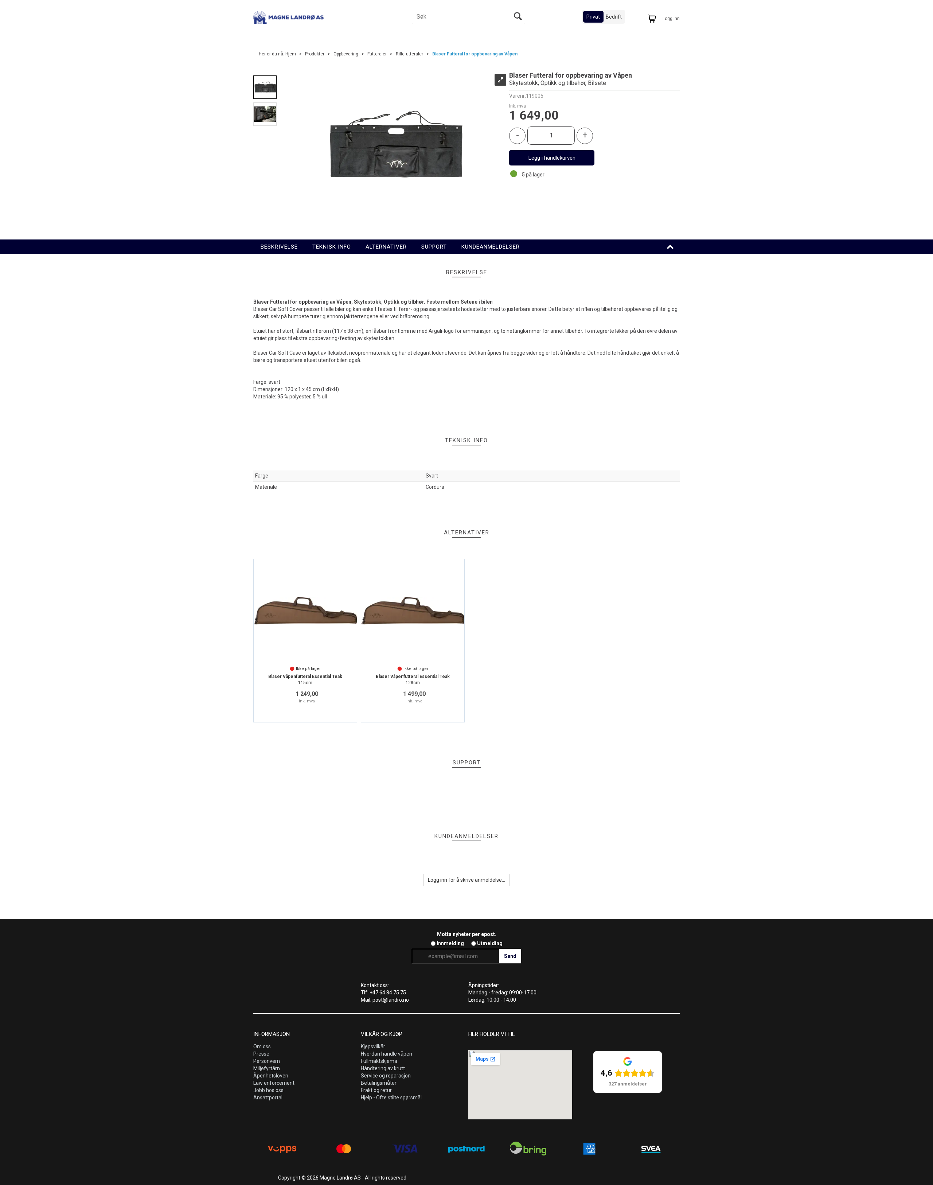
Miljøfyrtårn (266, 1068)
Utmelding (490, 943)
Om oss (262, 1046)
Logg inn (671, 18)
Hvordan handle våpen (386, 1054)
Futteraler (377, 53)
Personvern (266, 1061)
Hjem (290, 53)
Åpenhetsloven (270, 1076)
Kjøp (551, 157)
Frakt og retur (376, 1090)
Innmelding (450, 943)
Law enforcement (273, 1083)
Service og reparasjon (386, 1076)
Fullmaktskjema (379, 1061)
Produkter (314, 53)
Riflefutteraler (409, 53)
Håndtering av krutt (383, 1068)
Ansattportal (267, 1097)
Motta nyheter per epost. (466, 934)
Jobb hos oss (268, 1090)
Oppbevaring (345, 53)
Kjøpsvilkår (373, 1046)
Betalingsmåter (379, 1083)
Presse (261, 1054)
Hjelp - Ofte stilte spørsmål (391, 1097)
